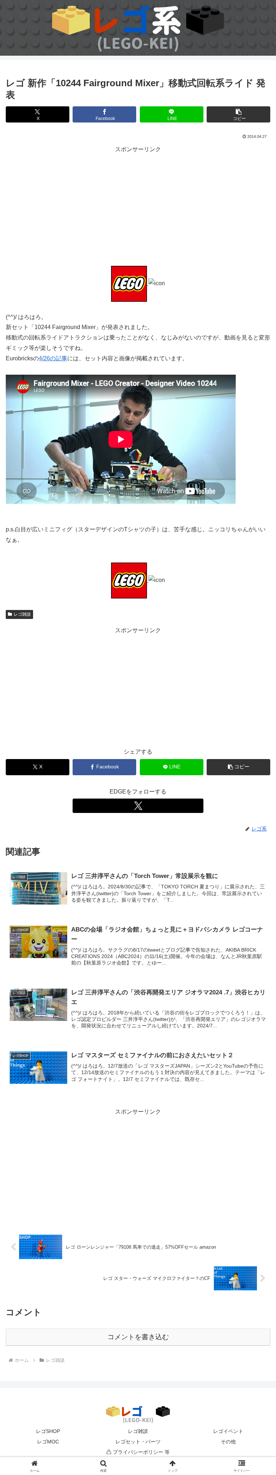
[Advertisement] (138, 205)
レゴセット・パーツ (138, 1441)
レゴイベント (228, 1431)
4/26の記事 (53, 358)
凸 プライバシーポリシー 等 (138, 1452)
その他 (228, 1441)
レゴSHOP (48, 1431)
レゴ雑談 (22, 614)
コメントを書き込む (138, 1337)
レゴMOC (48, 1441)
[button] (238, 114)
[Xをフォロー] (138, 806)
